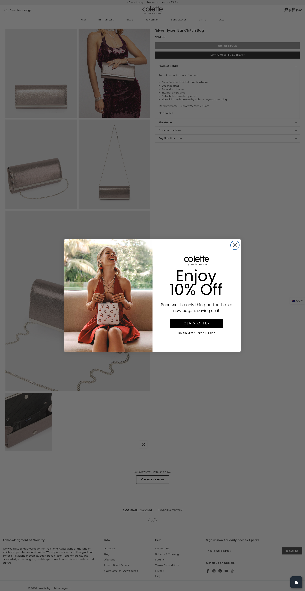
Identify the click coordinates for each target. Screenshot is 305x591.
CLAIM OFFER (197, 323)
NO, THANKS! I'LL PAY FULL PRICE (196, 333)
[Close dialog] (235, 245)
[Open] (296, 582)
